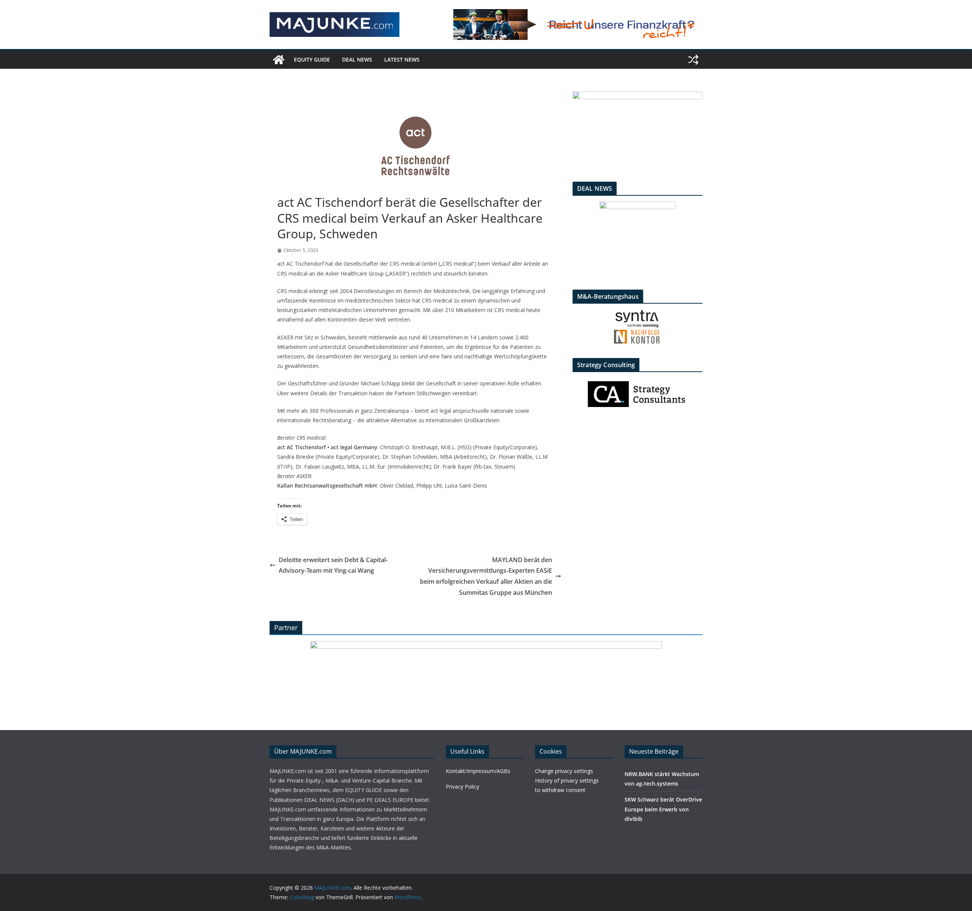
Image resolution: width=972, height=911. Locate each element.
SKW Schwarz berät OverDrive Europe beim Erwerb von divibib (663, 809)
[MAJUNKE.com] (279, 60)
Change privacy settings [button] (564, 771)
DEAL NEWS (357, 59)
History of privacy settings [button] (567, 780)
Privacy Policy (462, 786)
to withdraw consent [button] (560, 790)
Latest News (402, 59)
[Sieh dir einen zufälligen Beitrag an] (693, 60)
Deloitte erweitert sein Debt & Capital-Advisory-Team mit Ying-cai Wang (333, 565)
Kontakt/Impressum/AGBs (478, 771)
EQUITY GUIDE (312, 59)
